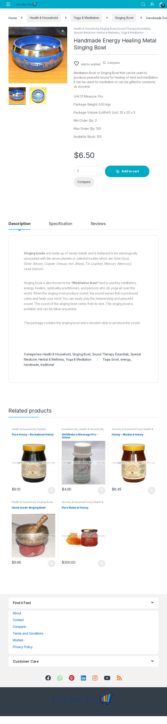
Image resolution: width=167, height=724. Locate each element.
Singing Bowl (124, 18)
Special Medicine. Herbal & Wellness (96, 32)
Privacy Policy (23, 647)
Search (143, 4)
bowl (115, 359)
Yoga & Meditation (86, 18)
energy (125, 359)
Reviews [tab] (98, 224)
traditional (47, 364)
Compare (113, 62)
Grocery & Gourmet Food (127, 429)
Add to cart (130, 171)
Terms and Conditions (28, 633)
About (17, 613)
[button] (63, 31)
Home (12, 18)
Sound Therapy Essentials (133, 28)
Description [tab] (19, 224)
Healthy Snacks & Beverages (29, 430)
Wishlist (18, 640)
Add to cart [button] (51, 490)
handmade (31, 364)
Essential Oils (70, 429)
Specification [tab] (60, 224)
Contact (18, 620)
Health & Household (44, 18)
